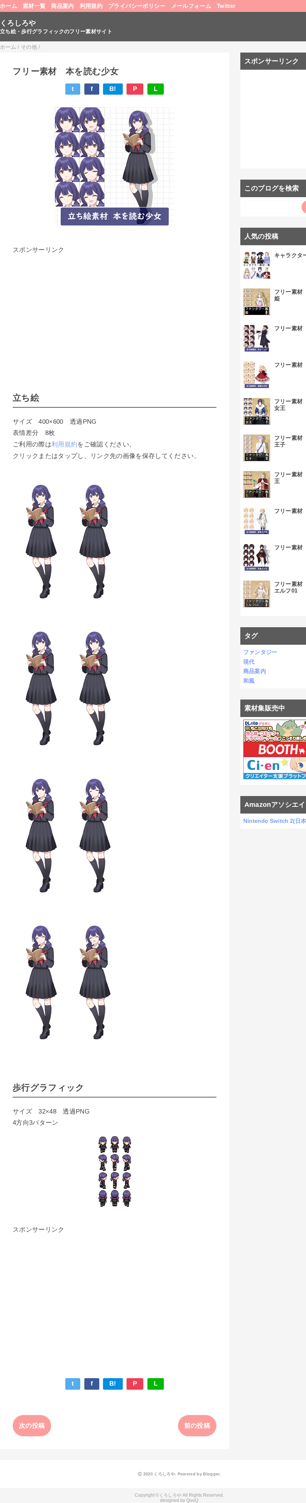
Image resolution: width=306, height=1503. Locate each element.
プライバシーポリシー (136, 6)
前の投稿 (197, 1425)
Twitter (226, 6)
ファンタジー (260, 652)
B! (112, 88)
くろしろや (18, 23)
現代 (249, 662)
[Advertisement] (114, 308)
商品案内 (62, 6)
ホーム (8, 6)
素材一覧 (34, 6)
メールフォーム (191, 6)
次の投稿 (32, 1425)
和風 (249, 681)
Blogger (211, 1474)
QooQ (192, 1500)
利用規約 (91, 6)
